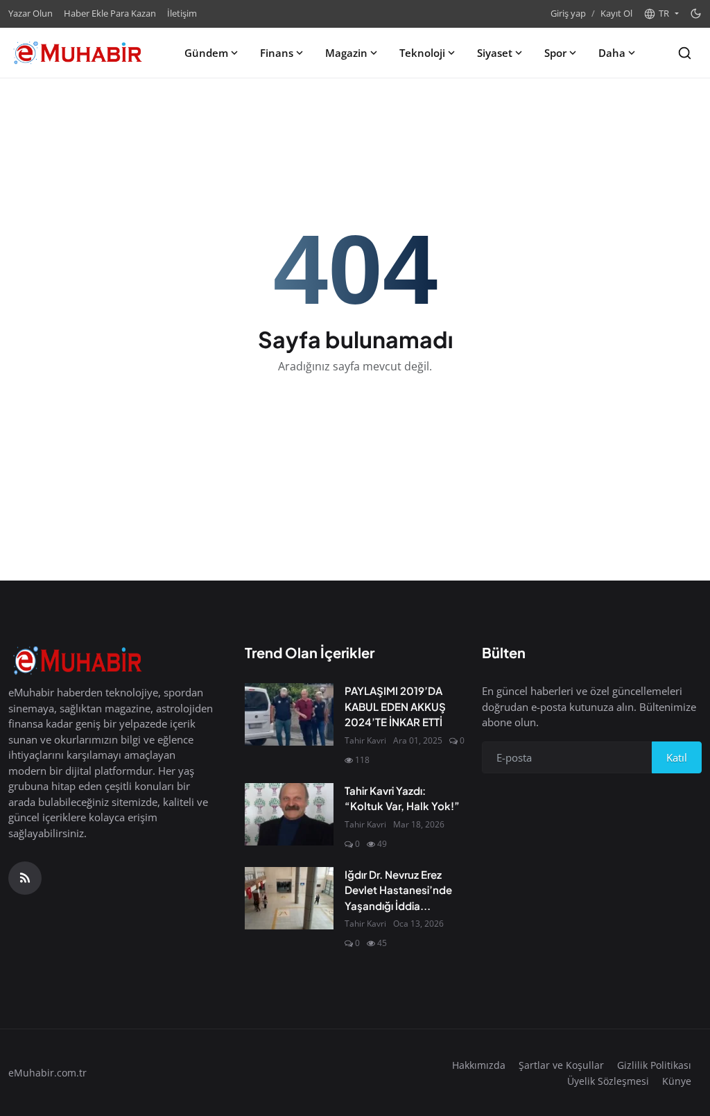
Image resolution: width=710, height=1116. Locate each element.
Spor (555, 53)
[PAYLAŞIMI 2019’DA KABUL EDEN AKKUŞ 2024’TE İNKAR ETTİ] (289, 714)
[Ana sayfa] (77, 53)
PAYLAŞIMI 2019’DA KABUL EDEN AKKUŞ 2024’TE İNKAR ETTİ (395, 706)
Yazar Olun (30, 13)
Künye (676, 1081)
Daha (611, 53)
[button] (661, 14)
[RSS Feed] (25, 878)
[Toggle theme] (696, 13)
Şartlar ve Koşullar (561, 1065)
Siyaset (494, 53)
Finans (276, 53)
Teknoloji (422, 53)
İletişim (182, 13)
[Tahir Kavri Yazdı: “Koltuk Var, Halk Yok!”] (289, 814)
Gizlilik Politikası (654, 1065)
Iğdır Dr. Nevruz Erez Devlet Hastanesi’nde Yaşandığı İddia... (398, 890)
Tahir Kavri (365, 740)
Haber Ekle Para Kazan (110, 13)
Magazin (346, 53)
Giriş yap (568, 13)
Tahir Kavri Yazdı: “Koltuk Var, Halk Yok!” (402, 798)
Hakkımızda (478, 1065)
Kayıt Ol (616, 13)
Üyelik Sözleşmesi (608, 1081)
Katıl (676, 757)
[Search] (685, 53)
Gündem (206, 53)
